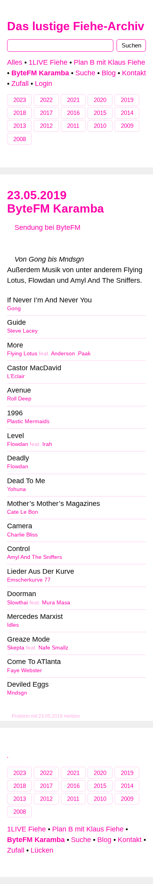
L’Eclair (16, 376)
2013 (19, 125)
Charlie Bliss (22, 535)
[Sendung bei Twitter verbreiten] (123, 243)
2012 (46, 125)
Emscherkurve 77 (29, 580)
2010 (100, 125)
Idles (13, 625)
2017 (46, 112)
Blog (109, 73)
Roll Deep (19, 399)
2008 (19, 139)
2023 (19, 99)
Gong (14, 308)
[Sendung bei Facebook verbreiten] (76, 243)
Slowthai (17, 603)
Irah (47, 444)
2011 (73, 125)
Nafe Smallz (53, 648)
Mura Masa (56, 603)
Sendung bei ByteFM (46, 227)
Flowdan (17, 444)
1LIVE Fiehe (48, 62)
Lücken (42, 850)
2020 (100, 99)
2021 (73, 99)
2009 (127, 125)
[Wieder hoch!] (8, 754)
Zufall (20, 83)
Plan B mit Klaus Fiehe (109, 62)
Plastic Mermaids (28, 421)
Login (43, 83)
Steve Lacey (22, 331)
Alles (14, 62)
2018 (19, 112)
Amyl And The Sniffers (34, 557)
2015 (100, 112)
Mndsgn (17, 693)
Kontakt (134, 73)
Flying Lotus (22, 354)
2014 (127, 112)
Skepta (15, 648)
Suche (85, 73)
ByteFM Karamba (55, 208)
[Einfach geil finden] (30, 243)
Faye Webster (24, 670)
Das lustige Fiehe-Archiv (75, 26)
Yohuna (16, 489)
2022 (46, 99)
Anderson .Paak (71, 354)
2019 (127, 99)
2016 (73, 112)
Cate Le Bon (22, 512)
